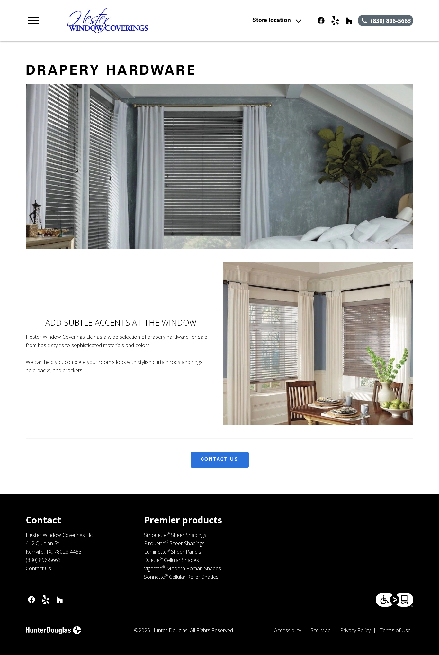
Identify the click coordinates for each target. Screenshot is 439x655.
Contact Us (219, 459)
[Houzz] (349, 20)
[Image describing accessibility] (394, 599)
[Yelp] (335, 20)
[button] (33, 20)
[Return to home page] (143, 20)
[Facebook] (321, 20)
